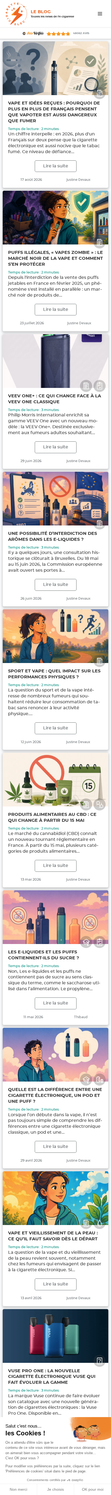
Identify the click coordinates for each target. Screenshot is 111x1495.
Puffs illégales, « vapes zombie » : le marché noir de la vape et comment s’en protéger (55, 258)
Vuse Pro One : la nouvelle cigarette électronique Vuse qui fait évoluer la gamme (51, 1377)
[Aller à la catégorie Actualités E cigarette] (99, 93)
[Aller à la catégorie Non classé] (99, 1361)
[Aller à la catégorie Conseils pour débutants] (86, 942)
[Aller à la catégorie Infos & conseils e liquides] (99, 1223)
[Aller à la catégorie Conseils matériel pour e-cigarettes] (99, 1079)
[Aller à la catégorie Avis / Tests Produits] (99, 386)
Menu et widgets (100, 19)
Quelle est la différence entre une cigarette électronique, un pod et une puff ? (55, 1095)
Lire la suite (55, 166)
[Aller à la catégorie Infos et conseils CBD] (99, 804)
